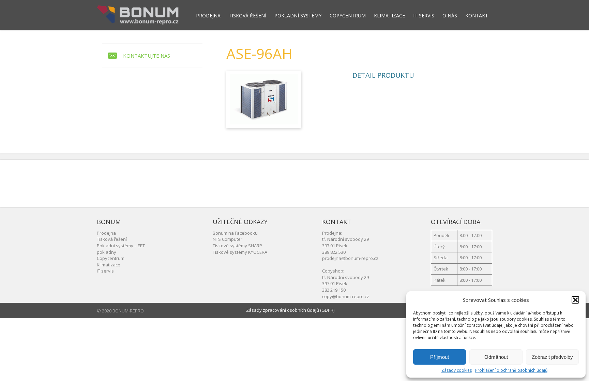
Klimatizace (389, 15)
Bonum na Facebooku (235, 233)
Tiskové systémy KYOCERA (240, 252)
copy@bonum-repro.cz (345, 296)
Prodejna (208, 15)
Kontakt (476, 15)
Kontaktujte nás (146, 55)
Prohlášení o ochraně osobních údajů (511, 370)
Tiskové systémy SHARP (237, 246)
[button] (575, 299)
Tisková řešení (247, 15)
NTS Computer (227, 239)
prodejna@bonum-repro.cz (350, 258)
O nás (449, 15)
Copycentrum (348, 15)
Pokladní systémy (297, 15)
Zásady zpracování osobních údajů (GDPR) (290, 310)
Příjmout (439, 357)
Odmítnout (496, 357)
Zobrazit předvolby (552, 357)
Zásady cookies (456, 370)
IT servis (423, 15)
